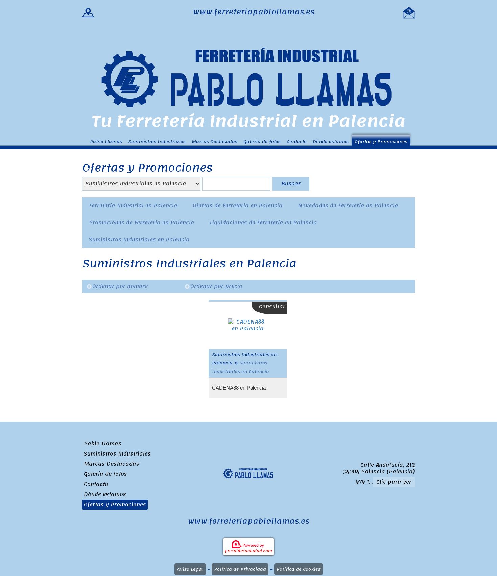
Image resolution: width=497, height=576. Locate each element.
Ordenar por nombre (120, 286)
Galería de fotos (262, 142)
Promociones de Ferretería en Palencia (141, 222)
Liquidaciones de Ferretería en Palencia (263, 222)
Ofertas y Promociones (381, 142)
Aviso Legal (190, 569)
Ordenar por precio (216, 286)
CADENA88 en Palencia (239, 388)
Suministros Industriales (157, 142)
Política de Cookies (299, 569)
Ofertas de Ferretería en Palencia (238, 206)
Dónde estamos (331, 142)
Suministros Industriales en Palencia (139, 239)
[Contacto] (409, 12)
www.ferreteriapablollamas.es (253, 12)
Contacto (297, 142)
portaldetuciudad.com (248, 551)
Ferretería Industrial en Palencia (133, 206)
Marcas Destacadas (214, 142)
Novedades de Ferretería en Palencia (348, 206)
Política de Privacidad (240, 569)
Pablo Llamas (106, 142)
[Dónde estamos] (88, 12)
